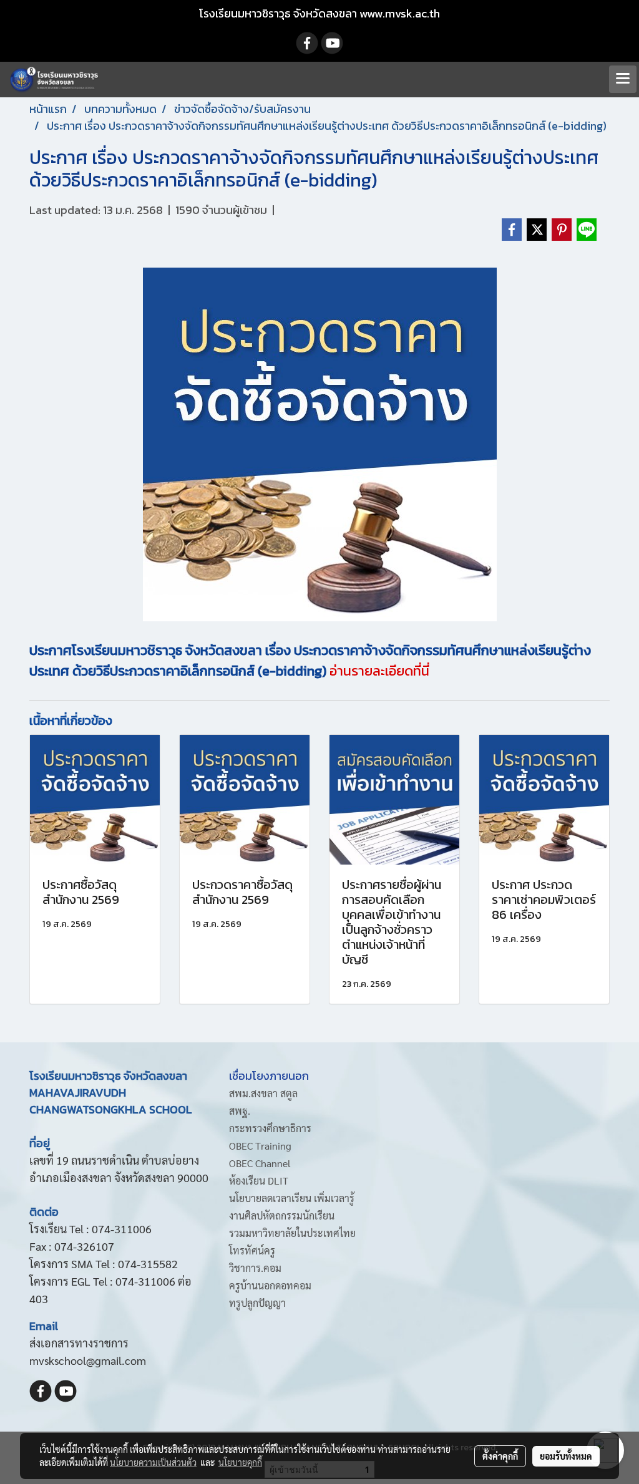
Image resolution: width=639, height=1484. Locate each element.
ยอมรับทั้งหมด (566, 1456)
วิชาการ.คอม (255, 1267)
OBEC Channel (260, 1163)
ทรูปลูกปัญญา (257, 1302)
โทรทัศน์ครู (252, 1250)
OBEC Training (260, 1145)
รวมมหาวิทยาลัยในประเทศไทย (292, 1232)
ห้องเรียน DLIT (258, 1180)
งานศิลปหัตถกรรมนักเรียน (281, 1215)
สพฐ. (239, 1110)
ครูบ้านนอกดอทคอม (270, 1285)
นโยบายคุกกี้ (240, 1462)
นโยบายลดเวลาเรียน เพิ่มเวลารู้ (291, 1198)
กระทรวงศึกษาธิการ (270, 1128)
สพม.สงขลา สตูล (263, 1093)
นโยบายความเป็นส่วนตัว (153, 1462)
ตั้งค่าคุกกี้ (500, 1456)
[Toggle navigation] (623, 79)
